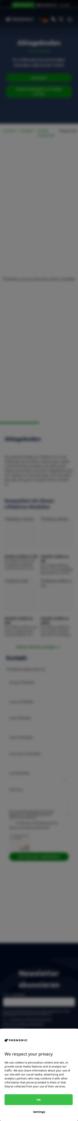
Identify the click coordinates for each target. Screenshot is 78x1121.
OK (39, 1099)
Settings (39, 1112)
